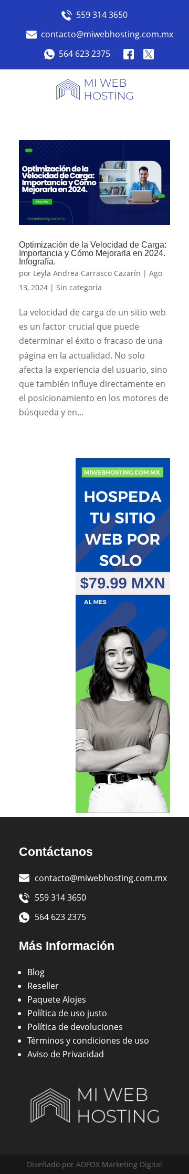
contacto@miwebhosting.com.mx (102, 34)
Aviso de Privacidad (65, 1054)
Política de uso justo (67, 1013)
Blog (36, 972)
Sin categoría (79, 287)
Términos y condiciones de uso (88, 1040)
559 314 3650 (102, 15)
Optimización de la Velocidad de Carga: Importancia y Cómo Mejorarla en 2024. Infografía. (92, 253)
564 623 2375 (84, 53)
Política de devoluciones (75, 1027)
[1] (123, 809)
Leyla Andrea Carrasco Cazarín (87, 273)
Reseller (43, 986)
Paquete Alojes (56, 999)
